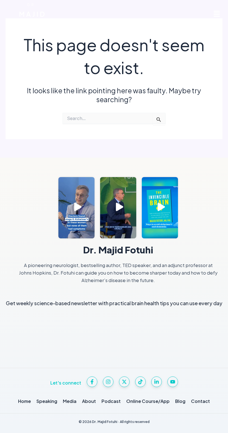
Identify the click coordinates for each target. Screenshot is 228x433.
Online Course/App (148, 401)
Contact (200, 401)
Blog (180, 401)
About (89, 401)
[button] (216, 14)
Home (24, 401)
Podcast (111, 401)
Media (69, 401)
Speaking (46, 401)
